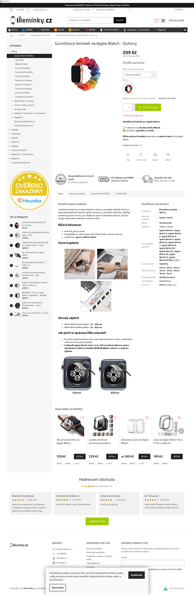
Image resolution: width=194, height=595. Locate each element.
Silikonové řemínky (24, 80)
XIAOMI (14, 138)
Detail (79, 456)
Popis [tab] (60, 193)
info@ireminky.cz (64, 549)
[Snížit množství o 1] (133, 109)
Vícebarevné (165, 223)
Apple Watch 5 (166, 239)
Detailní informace (131, 145)
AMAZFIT (15, 142)
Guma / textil (166, 217)
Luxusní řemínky (22, 92)
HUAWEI (14, 146)
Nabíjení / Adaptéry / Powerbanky (29, 113)
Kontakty (90, 567)
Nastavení (57, 587)
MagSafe (18, 117)
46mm (165, 463)
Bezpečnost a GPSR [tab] (100, 193)
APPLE (14, 51)
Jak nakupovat (93, 563)
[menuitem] (13, 29)
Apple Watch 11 (167, 256)
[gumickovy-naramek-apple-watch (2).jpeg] (80, 263)
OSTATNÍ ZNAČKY (19, 150)
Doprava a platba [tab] (77, 193)
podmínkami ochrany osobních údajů (165, 569)
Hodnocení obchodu (97, 479)
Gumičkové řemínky (24, 96)
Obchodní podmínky (105, 10)
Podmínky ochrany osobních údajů (99, 558)
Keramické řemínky (24, 72)
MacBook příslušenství (24, 121)
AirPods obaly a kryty (24, 105)
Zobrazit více (97, 521)
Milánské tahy (21, 64)
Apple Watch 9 (166, 251)
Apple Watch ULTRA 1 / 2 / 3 (169, 259)
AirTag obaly (20, 109)
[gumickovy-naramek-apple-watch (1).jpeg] (96, 296)
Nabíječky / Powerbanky (22, 154)
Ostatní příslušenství (23, 125)
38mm (59, 463)
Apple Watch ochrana (24, 101)
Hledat (120, 20)
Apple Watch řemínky (24, 55)
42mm (156, 463)
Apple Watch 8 (169, 245)
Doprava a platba (81, 10)
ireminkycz (62, 562)
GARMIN (14, 129)
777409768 (61, 553)
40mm (68, 463)
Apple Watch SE (167, 248)
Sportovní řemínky (23, 88)
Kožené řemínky (22, 76)
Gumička (163, 263)
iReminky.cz (62, 558)
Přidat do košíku (150, 107)
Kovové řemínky (22, 68)
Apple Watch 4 (169, 236)
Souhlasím (136, 575)
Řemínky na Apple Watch (168, 211)
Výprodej (19, 59)
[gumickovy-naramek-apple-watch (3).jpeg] (112, 263)
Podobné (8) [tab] (121, 193)
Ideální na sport (167, 277)
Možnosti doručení (167, 98)
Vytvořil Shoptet (176, 588)
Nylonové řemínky (23, 84)
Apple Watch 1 (166, 230)
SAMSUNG (15, 133)
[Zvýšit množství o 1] (133, 105)
